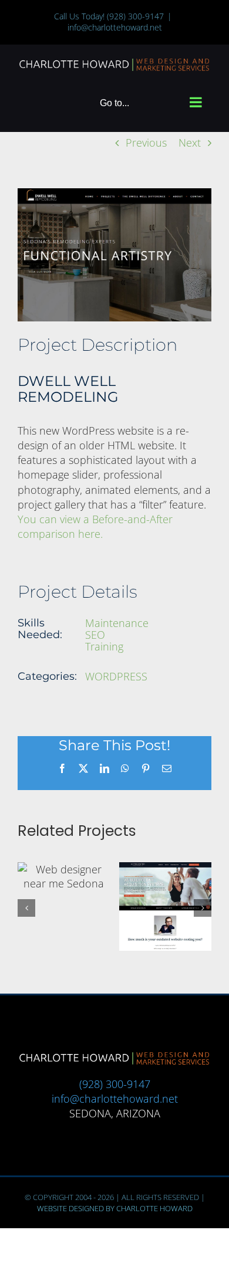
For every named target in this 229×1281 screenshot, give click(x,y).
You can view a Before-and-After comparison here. (95, 526)
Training (104, 646)
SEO (95, 635)
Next (190, 142)
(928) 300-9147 (135, 16)
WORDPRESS (116, 676)
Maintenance (117, 623)
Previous (146, 142)
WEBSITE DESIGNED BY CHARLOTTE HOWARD (115, 1208)
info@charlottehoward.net (115, 27)
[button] (26, 908)
